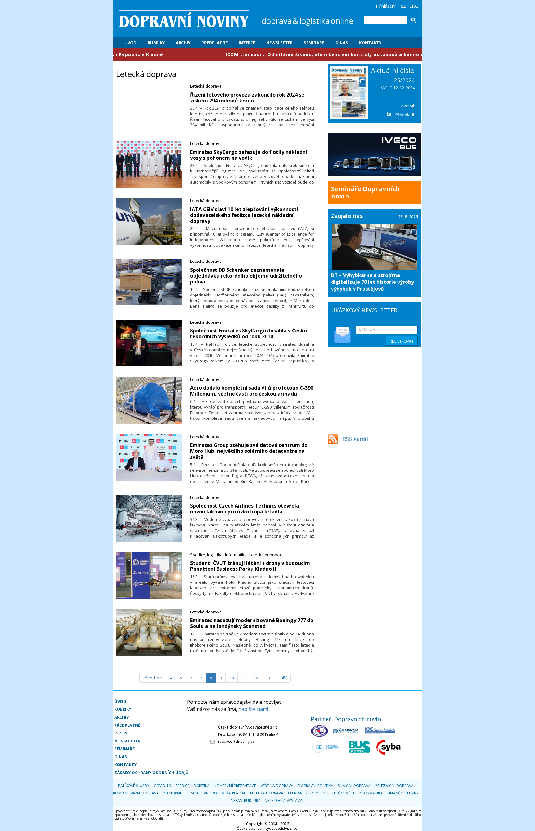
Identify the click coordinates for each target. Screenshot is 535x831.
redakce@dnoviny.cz (236, 741)
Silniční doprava (354, 785)
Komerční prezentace (235, 785)
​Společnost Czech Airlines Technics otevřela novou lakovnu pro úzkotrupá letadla (244, 508)
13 (268, 678)
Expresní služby (303, 793)
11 (243, 678)
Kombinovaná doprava (136, 793)
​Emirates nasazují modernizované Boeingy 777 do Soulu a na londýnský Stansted (251, 623)
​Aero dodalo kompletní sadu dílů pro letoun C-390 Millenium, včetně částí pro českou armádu (251, 390)
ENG (413, 6)
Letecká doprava (206, 86)
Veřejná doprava (277, 785)
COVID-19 (162, 785)
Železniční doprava (394, 785)
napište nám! (253, 709)
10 (231, 678)
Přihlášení (385, 6)
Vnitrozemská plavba (225, 793)
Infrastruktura (245, 800)
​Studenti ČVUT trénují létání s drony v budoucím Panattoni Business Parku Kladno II (250, 566)
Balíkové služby (133, 785)
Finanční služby (403, 793)
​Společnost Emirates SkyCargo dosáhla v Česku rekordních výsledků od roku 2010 (248, 333)
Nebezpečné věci (338, 793)
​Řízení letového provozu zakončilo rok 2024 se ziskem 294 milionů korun (247, 97)
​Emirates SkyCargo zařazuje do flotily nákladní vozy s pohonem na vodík (248, 155)
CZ (403, 6)
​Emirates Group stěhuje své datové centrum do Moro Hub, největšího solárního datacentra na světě (248, 451)
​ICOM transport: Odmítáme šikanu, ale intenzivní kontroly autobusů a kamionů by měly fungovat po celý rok (318, 54)
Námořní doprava (181, 793)
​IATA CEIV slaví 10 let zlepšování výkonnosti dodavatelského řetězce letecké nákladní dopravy (244, 215)
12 (256, 678)
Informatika (236, 554)
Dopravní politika (315, 785)
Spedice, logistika (206, 554)
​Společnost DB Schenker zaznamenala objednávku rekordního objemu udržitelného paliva (246, 275)
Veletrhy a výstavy (283, 800)
